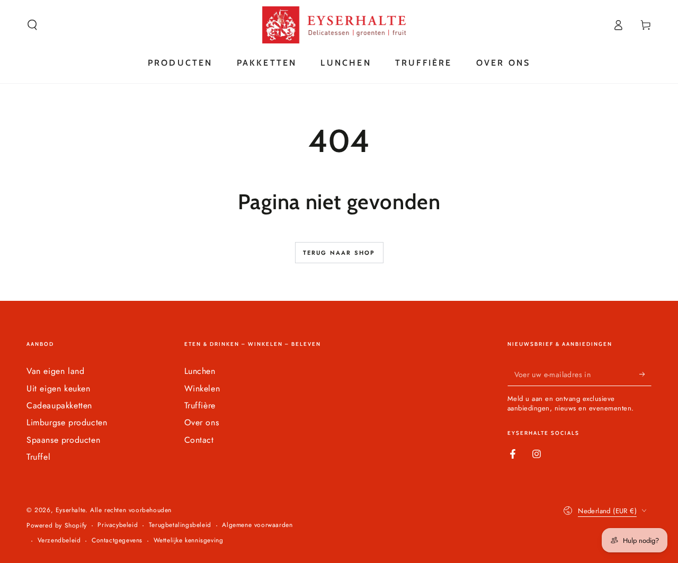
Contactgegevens (117, 540)
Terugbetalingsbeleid (180, 525)
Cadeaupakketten (59, 405)
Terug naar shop (339, 252)
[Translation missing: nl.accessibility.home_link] (339, 24)
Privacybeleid (117, 525)
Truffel (38, 457)
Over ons (201, 422)
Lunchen (200, 371)
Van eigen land (55, 371)
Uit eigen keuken (58, 388)
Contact (199, 440)
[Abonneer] (645, 374)
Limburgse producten (66, 422)
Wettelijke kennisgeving (189, 540)
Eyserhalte (70, 510)
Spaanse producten (63, 440)
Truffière (200, 405)
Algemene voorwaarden (257, 525)
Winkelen (202, 388)
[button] (32, 25)
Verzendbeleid (59, 540)
